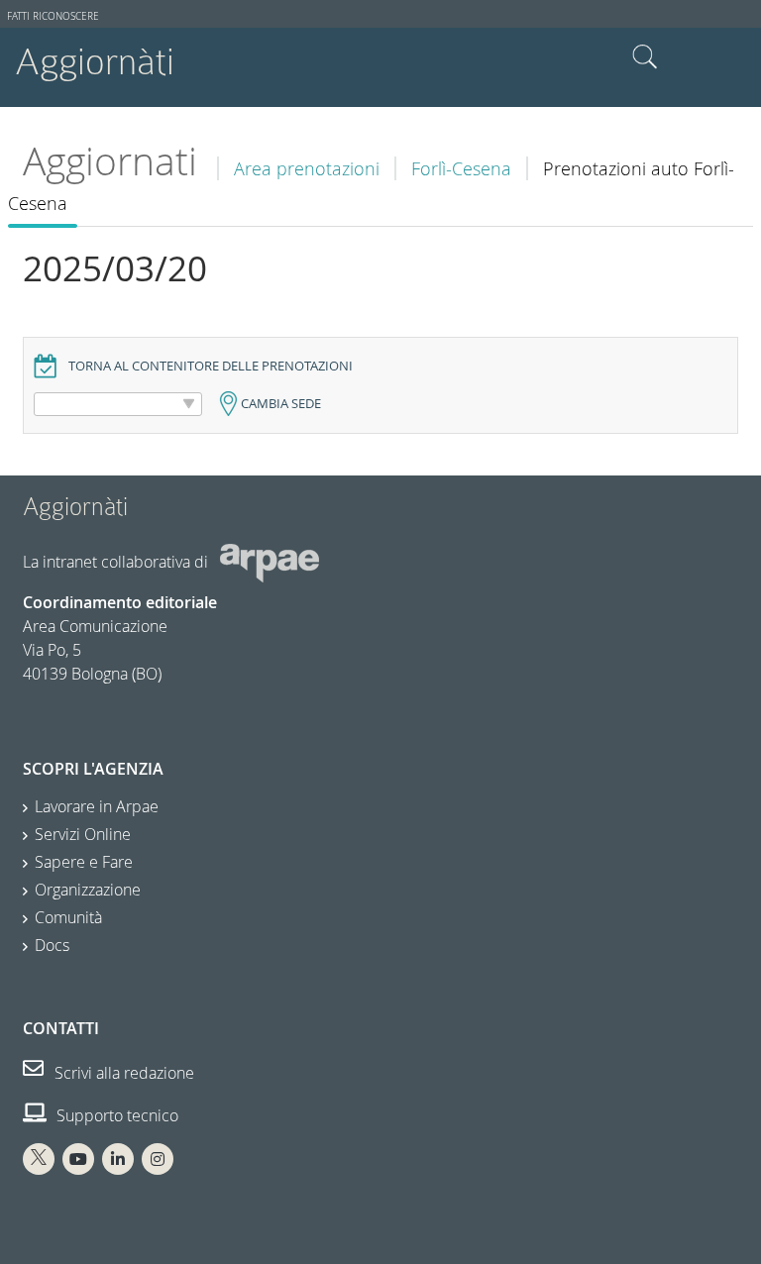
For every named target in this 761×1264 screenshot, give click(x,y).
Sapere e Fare (84, 862)
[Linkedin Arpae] (118, 1159)
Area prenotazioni (307, 168)
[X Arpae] (38, 1159)
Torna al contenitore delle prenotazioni (210, 366)
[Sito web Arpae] (269, 562)
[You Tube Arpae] (78, 1159)
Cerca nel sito (645, 57)
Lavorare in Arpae (97, 806)
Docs (52, 945)
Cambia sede (281, 403)
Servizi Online (83, 834)
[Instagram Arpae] (157, 1159)
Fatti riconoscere (53, 16)
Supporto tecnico (115, 1115)
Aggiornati (110, 161)
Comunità (68, 917)
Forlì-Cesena (461, 168)
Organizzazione (88, 889)
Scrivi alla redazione (122, 1073)
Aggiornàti (94, 62)
